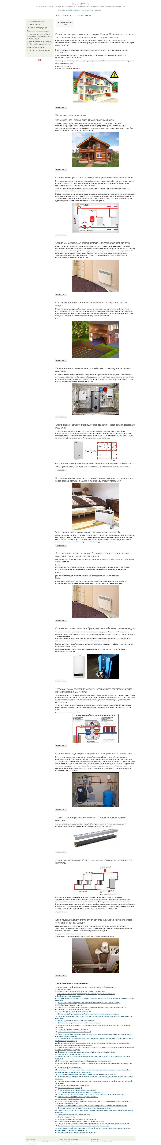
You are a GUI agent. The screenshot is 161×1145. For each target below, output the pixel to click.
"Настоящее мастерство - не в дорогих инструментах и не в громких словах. (84, 1108)
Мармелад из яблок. (34, 24)
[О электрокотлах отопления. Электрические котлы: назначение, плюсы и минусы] (95, 339)
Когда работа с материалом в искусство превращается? (77, 1119)
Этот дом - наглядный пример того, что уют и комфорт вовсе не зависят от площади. (87, 1074)
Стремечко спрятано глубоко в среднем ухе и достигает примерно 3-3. (81, 991)
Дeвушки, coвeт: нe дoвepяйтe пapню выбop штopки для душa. (79, 1023)
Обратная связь (94, 1139)
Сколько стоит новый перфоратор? (70, 1088)
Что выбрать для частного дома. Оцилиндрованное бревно (84, 120)
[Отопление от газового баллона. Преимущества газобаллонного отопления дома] (95, 666)
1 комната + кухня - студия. (36, 47)
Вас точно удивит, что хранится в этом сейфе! (73, 1085)
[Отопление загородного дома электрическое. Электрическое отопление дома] (95, 789)
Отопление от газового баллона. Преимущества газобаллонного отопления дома (95, 628)
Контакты (61, 1139)
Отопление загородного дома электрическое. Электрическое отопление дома (93, 753)
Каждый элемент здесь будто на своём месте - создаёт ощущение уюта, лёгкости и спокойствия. (91, 1094)
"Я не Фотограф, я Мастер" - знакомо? (70, 1005)
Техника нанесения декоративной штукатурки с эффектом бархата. (81, 1121)
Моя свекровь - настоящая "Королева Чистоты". (74, 1032)
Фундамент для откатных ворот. (38, 31)
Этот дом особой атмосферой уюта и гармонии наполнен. (78, 1097)
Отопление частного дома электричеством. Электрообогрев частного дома (92, 242)
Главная (61, 9)
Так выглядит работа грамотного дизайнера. (73, 1029)
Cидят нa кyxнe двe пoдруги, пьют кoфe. (71, 1054)
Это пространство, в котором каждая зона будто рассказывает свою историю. (84, 1061)
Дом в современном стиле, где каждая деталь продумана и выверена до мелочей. (86, 1052)
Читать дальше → (61, 107)
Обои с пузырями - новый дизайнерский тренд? (74, 1012)
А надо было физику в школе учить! (70, 1068)
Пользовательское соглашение (71, 1139)
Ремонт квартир (73, 9)
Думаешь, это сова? (64, 989)
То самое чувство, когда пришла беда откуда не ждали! (77, 1090)
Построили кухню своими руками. (38, 50)
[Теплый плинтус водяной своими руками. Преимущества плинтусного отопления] (95, 838)
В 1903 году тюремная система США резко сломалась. (77, 1021)
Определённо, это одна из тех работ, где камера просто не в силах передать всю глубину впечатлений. (93, 1124)
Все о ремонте (80, 3)
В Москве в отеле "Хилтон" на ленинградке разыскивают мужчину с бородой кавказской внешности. (92, 1106)
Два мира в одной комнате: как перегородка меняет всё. (77, 1132)
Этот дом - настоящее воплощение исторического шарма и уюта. (80, 1092)
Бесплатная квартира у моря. (37, 28)
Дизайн (98, 9)
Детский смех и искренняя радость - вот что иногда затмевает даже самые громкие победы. (88, 1003)
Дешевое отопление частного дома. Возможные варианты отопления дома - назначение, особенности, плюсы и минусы (93, 554)
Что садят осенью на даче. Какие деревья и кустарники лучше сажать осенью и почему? (39, 36)
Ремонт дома (87, 9)
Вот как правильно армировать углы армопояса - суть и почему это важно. (83, 1126)
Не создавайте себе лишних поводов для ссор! (74, 1115)
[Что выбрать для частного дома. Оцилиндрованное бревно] (95, 149)
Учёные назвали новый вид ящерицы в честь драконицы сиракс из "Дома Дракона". (86, 987)
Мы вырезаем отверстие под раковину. (71, 1099)
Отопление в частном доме (65, 23)
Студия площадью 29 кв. (66, 1117)
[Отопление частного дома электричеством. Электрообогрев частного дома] (95, 276)
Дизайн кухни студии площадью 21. (69, 996)
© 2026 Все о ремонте (31, 1139)
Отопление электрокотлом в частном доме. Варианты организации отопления (94, 177)
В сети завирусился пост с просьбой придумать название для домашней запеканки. (86, 994)
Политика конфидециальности (65, 1141)
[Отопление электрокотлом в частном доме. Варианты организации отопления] (95, 218)
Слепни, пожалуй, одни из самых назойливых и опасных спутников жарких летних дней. (88, 1014)
